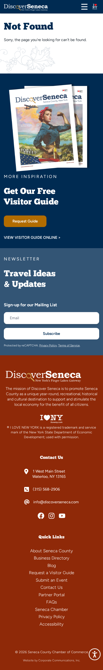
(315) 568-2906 (46, 489)
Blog (51, 565)
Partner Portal (52, 594)
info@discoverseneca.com (56, 502)
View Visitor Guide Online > (32, 237)
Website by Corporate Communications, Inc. (51, 660)
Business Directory (51, 558)
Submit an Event (52, 580)
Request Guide (25, 221)
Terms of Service (69, 345)
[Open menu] (84, 7)
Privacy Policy (48, 345)
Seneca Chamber (51, 609)
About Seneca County (51, 550)
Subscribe (51, 333)
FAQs (51, 602)
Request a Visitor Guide (51, 572)
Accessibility (51, 624)
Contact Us (51, 587)
